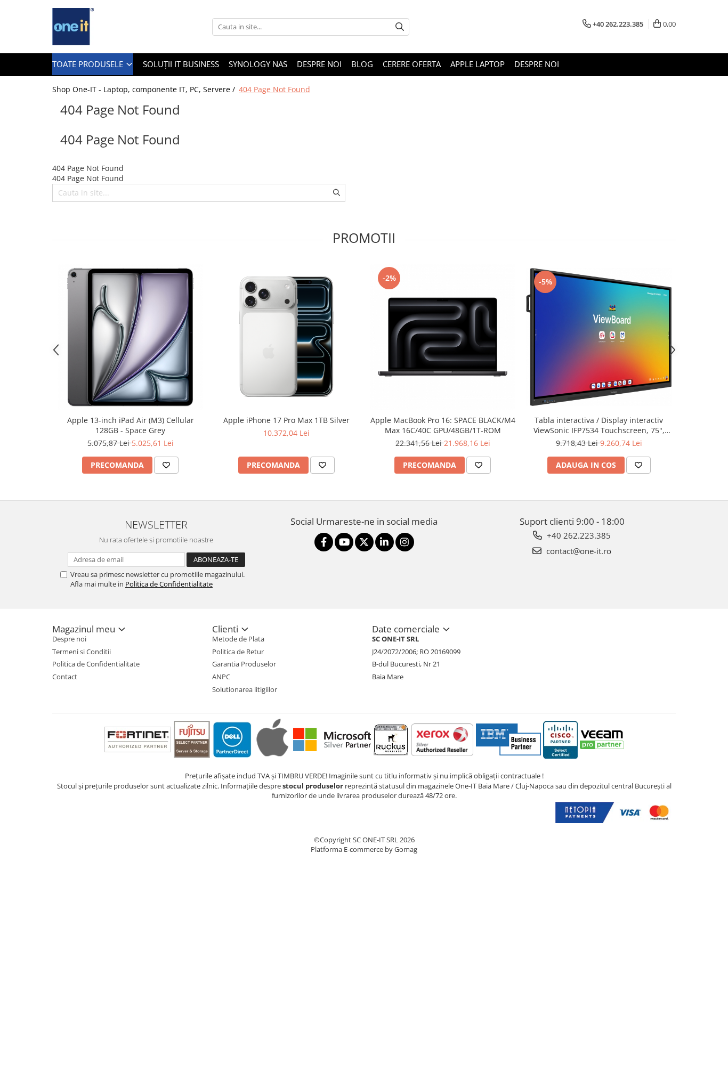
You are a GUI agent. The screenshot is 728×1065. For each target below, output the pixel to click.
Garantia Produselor (244, 664)
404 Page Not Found (274, 89)
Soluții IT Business (181, 64)
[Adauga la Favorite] (166, 465)
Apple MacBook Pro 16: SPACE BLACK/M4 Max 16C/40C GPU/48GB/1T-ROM (442, 425)
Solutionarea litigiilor (244, 689)
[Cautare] (399, 27)
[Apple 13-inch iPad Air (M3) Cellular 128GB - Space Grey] (130, 337)
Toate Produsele (88, 64)
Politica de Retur (238, 651)
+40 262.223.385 (578, 535)
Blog (362, 64)
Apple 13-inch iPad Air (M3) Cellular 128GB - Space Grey (130, 425)
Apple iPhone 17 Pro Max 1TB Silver (286, 420)
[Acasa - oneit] (105, 26)
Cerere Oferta (412, 64)
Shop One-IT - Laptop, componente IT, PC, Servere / (144, 89)
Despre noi (319, 64)
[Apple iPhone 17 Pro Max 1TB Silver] (286, 336)
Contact (64, 676)
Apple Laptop (477, 64)
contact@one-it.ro (577, 551)
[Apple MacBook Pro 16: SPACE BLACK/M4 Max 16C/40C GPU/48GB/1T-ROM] (442, 337)
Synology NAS (258, 64)
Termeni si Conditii (81, 651)
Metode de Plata (238, 639)
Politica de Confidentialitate (169, 584)
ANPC (221, 676)
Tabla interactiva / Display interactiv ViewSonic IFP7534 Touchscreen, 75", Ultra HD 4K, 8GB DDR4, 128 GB (599, 425)
